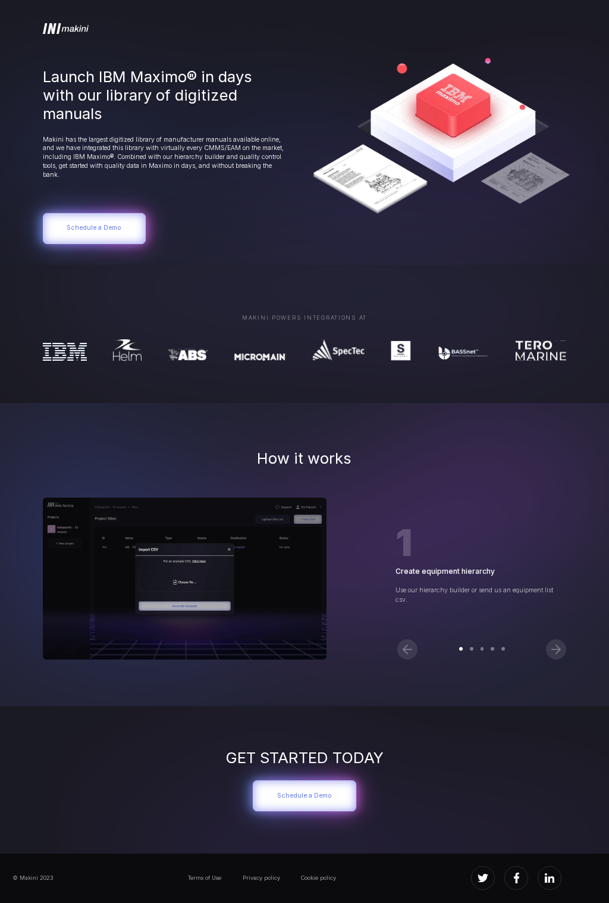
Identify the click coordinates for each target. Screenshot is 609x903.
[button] (407, 649)
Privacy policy (261, 877)
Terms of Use (204, 877)
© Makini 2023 (32, 877)
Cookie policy (318, 877)
